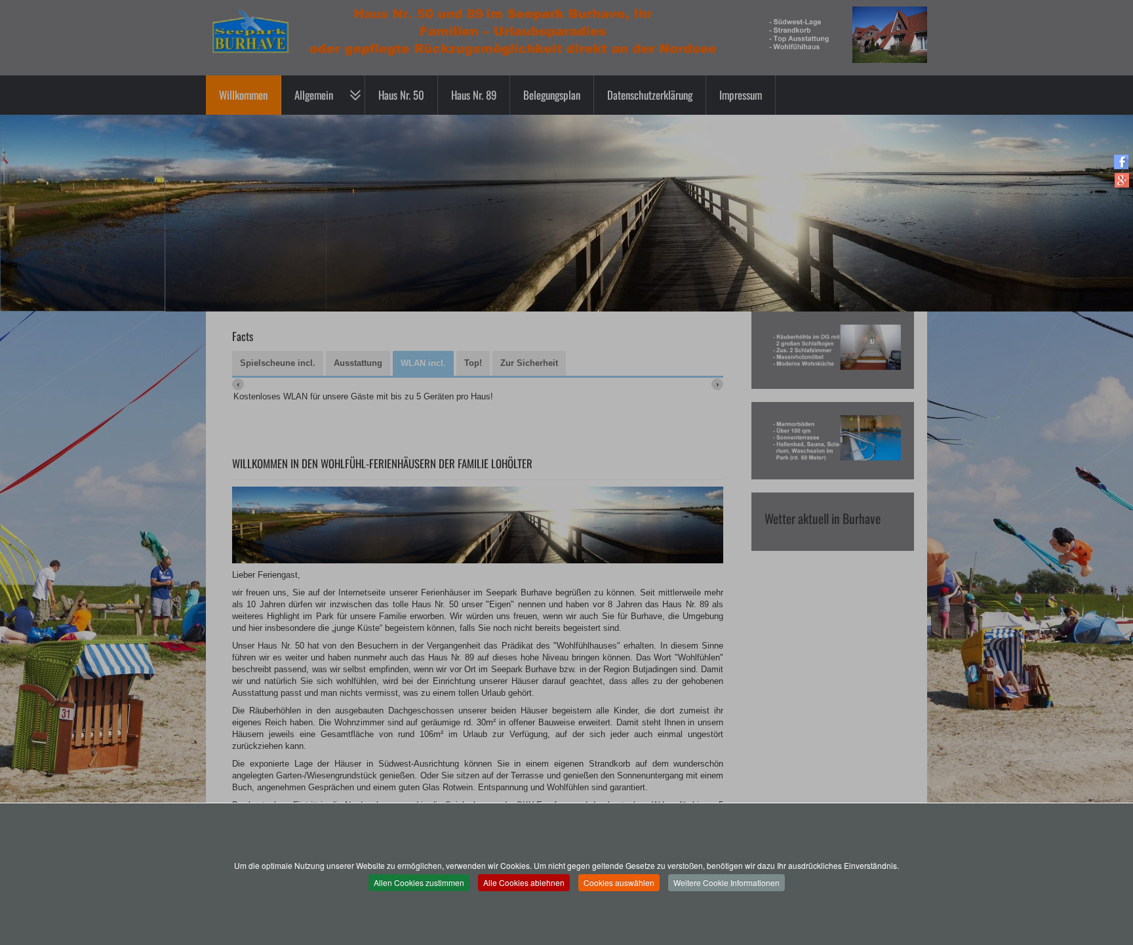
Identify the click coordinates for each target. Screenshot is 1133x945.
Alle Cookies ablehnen (524, 882)
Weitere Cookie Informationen (726, 882)
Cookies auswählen (619, 882)
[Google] (1121, 180)
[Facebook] (1121, 161)
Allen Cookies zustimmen (419, 882)
